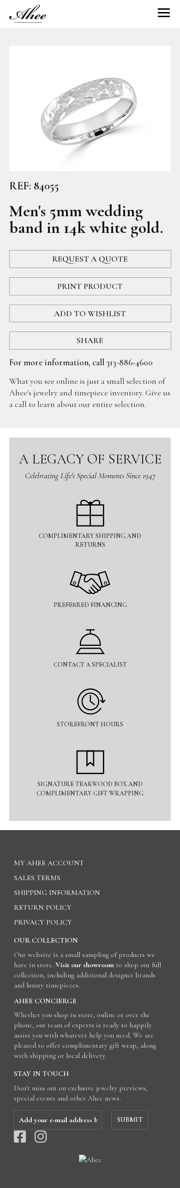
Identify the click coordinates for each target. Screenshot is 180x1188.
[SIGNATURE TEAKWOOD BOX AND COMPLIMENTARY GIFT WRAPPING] (90, 742)
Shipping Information (57, 892)
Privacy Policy (43, 922)
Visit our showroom (84, 964)
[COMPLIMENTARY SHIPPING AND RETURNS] (90, 494)
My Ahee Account (49, 863)
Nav (164, 13)
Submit (130, 1119)
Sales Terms (37, 877)
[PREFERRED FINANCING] (90, 563)
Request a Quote (90, 259)
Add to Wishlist (90, 313)
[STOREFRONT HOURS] (90, 683)
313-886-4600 (129, 362)
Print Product (90, 286)
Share (90, 340)
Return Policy (43, 907)
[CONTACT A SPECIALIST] (90, 623)
